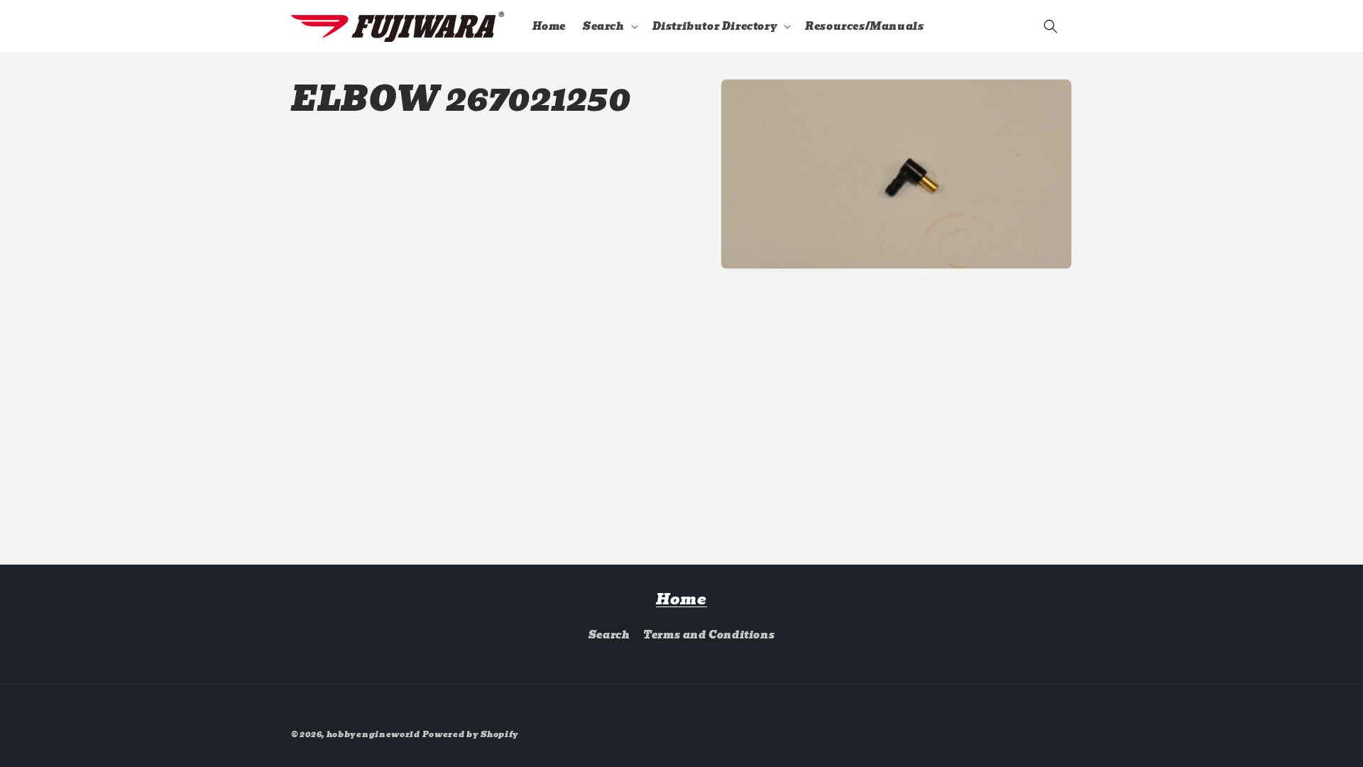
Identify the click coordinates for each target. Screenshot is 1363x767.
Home (681, 599)
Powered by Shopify (471, 734)
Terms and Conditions (708, 635)
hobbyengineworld (373, 734)
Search (609, 635)
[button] (609, 26)
